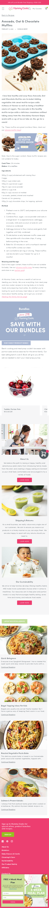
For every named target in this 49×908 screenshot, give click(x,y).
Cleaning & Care (8, 857)
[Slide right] (44, 366)
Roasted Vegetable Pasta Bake (15, 753)
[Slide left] (41, 366)
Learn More (24, 480)
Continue (13, 902)
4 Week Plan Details (13, 888)
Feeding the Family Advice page (14, 296)
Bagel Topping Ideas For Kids (14, 706)
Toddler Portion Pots (12, 409)
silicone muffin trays (13, 130)
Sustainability (7, 860)
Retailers (5, 850)
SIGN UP (8, 834)
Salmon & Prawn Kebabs (12, 800)
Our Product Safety (9, 864)
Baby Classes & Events (11, 854)
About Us (5, 847)
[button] (3, 8)
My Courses (37, 8)
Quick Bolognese (8, 658)
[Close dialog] (46, 876)
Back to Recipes (8, 15)
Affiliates (5, 867)
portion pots (19, 270)
